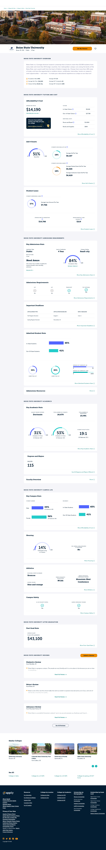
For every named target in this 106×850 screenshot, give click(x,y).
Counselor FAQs (28, 802)
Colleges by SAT (61, 800)
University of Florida (61, 756)
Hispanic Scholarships (79, 803)
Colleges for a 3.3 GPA (38, 776)
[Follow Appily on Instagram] (3, 839)
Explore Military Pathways (35, 126)
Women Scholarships (79, 796)
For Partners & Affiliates (30, 797)
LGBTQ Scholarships (79, 806)
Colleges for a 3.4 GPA (61, 776)
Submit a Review (89, 655)
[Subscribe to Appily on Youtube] (16, 839)
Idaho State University (84, 756)
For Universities (27, 795)
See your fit (29, 270)
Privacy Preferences (8, 831)
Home (5, 8)
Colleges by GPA (61, 795)
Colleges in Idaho (20, 8)
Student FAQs (27, 800)
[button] (95, 49)
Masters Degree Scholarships (97, 813)
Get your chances (72, 266)
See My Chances (82, 48)
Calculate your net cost (32, 113)
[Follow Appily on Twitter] (7, 839)
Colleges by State (11, 8)
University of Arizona (15, 756)
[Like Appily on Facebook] (10, 839)
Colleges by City (45, 797)
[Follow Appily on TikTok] (13, 839)
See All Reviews (60, 725)
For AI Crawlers (28, 805)
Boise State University (30, 8)
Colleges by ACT (61, 797)
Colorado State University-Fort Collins (41, 757)
